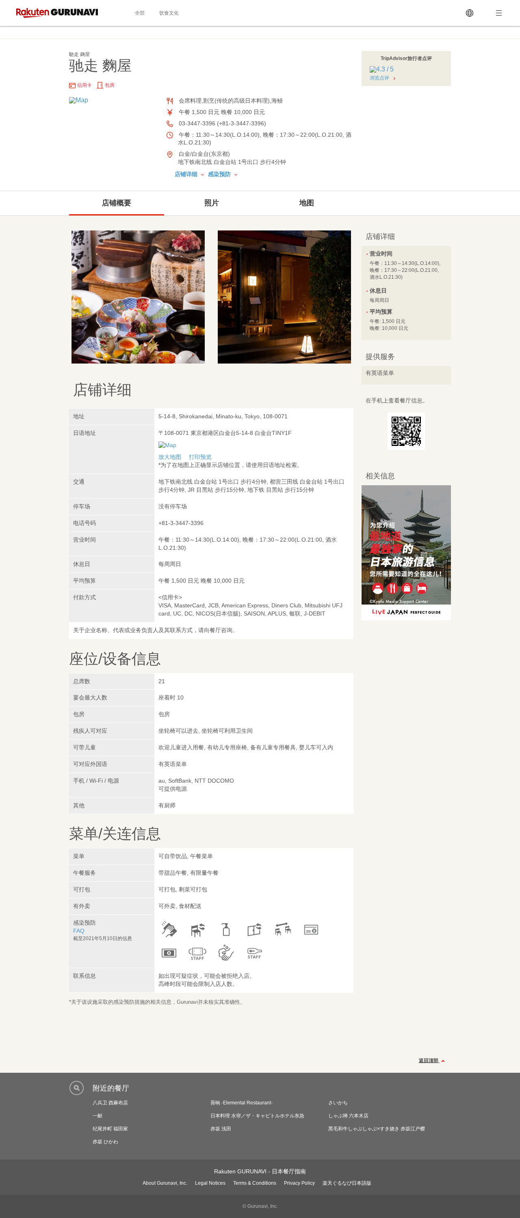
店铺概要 (116, 203)
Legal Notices (210, 1183)
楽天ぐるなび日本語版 (347, 1183)
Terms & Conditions (254, 1183)
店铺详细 (187, 174)
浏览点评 (379, 78)
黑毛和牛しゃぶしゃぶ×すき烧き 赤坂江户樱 (376, 1129)
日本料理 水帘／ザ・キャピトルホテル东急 (257, 1116)
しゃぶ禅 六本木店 (348, 1116)
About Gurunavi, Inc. (165, 1183)
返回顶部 (429, 1060)
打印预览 (200, 457)
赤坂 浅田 (220, 1129)
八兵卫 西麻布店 (110, 1103)
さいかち (338, 1103)
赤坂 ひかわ (105, 1142)
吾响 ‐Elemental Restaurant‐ (241, 1103)
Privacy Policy (299, 1183)
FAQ (78, 930)
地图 (306, 203)
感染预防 (220, 174)
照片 (211, 203)
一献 (97, 1116)
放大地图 (169, 457)
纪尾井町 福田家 (110, 1129)
